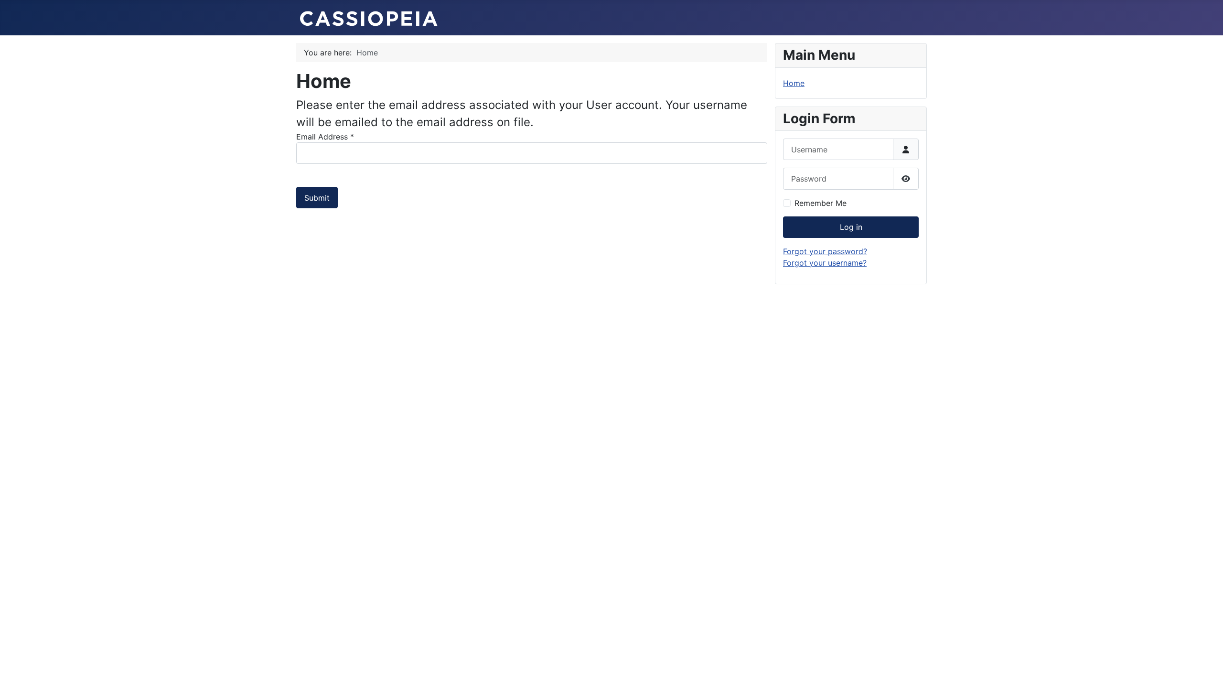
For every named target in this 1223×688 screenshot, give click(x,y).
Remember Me (820, 203)
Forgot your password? (825, 251)
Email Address (325, 136)
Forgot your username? (825, 263)
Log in (851, 227)
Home (794, 83)
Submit (317, 198)
